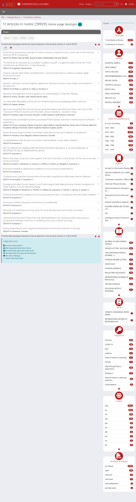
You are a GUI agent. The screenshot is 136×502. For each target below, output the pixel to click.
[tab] (5, 47)
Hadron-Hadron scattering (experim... (118, 378)
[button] (119, 106)
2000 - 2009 (118, 136)
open (118, 470)
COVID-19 (118, 344)
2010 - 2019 (118, 132)
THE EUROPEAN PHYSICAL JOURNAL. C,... (118, 254)
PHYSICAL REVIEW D (118, 268)
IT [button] (121, 4)
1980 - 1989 (118, 145)
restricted (118, 479)
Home (81, 4)
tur (118, 440)
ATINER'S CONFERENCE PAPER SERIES (118, 313)
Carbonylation (118, 384)
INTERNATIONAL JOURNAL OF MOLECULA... (118, 278)
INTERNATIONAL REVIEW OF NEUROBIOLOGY (118, 320)
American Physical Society (118, 184)
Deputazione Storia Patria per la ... (118, 196)
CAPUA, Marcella (118, 72)
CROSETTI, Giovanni (118, 85)
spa (118, 419)
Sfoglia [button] (88, 4)
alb (118, 432)
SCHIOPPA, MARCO (118, 63)
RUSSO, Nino (118, 89)
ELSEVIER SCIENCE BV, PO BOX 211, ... (118, 207)
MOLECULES (118, 264)
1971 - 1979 (118, 149)
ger (118, 423)
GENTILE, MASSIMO (118, 102)
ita (118, 410)
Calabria (118, 353)
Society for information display (118, 168)
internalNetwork (118, 483)
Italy (118, 349)
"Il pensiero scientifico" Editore (118, 179)
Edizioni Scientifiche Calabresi (118, 202)
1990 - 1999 (118, 141)
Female (118, 362)
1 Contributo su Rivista (32, 17)
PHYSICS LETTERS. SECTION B (118, 248)
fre (118, 414)
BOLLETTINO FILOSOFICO (118, 273)
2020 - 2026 (118, 128)
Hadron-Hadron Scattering (118, 357)
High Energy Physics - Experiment (118, 367)
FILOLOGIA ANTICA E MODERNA (118, 289)
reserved (118, 475)
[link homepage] (7, 4)
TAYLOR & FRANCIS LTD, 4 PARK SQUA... (118, 173)
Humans (118, 340)
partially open (118, 488)
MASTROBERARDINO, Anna (118, 76)
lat (118, 445)
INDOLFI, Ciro (118, 98)
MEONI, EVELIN (118, 80)
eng (118, 405)
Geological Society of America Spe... (118, 219)
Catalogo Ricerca (13, 17)
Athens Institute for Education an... (118, 189)
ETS (118, 213)
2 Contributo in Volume (118, 44)
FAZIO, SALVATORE (118, 93)
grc (118, 427)
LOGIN (131, 4)
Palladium (118, 373)
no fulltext (118, 466)
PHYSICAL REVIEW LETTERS (118, 259)
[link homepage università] (33, 4)
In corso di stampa (118, 123)
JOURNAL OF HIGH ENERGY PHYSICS (118, 242)
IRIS (2, 17)
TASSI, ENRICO (118, 67)
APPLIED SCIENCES (118, 284)
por (118, 436)
